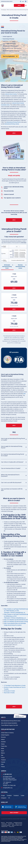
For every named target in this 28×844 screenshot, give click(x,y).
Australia (3, 741)
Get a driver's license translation (9, 723)
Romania (3, 737)
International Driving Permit (13, 122)
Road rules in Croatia (9, 692)
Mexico (3, 753)
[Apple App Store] (7, 807)
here (24, 393)
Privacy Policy (11, 826)
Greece (3, 744)
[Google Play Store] (20, 807)
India (2, 764)
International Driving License (11, 124)
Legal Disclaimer (4, 836)
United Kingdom (5, 735)
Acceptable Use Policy (18, 822)
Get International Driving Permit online (10, 720)
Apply (19, 5)
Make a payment (14, 812)
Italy (2, 755)
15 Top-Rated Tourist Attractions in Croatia (14, 685)
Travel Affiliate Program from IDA (9, 725)
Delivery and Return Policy (17, 825)
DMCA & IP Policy (18, 823)
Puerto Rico (4, 746)
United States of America (7, 732)
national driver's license (11, 94)
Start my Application (9, 56)
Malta (2, 748)
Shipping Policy (4, 826)
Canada (3, 762)
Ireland (3, 739)
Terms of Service (9, 822)
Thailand (3, 760)
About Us (3, 822)
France (3, 757)
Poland (3, 766)
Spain (2, 750)
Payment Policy (11, 823)
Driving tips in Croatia (9, 691)
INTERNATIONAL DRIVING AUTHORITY (7, 1)
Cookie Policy (4, 823)
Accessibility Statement (5, 825)
